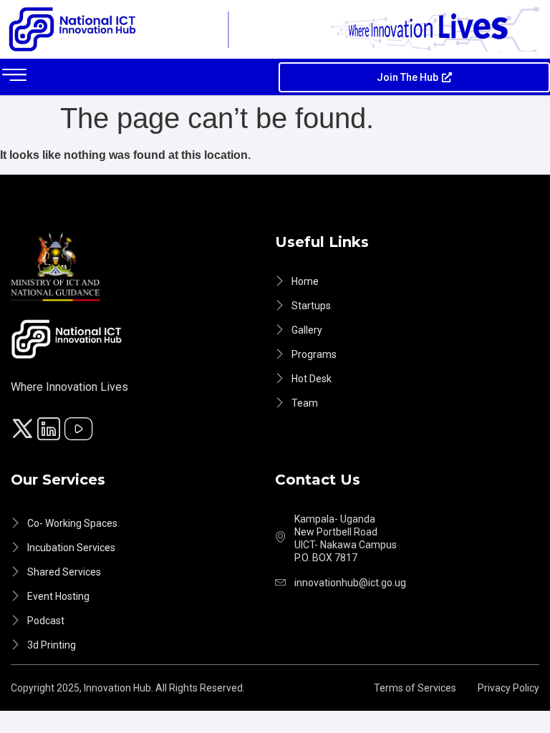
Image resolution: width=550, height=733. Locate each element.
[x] (24, 431)
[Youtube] (80, 431)
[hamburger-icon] (14, 77)
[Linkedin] (50, 431)
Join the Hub (407, 77)
